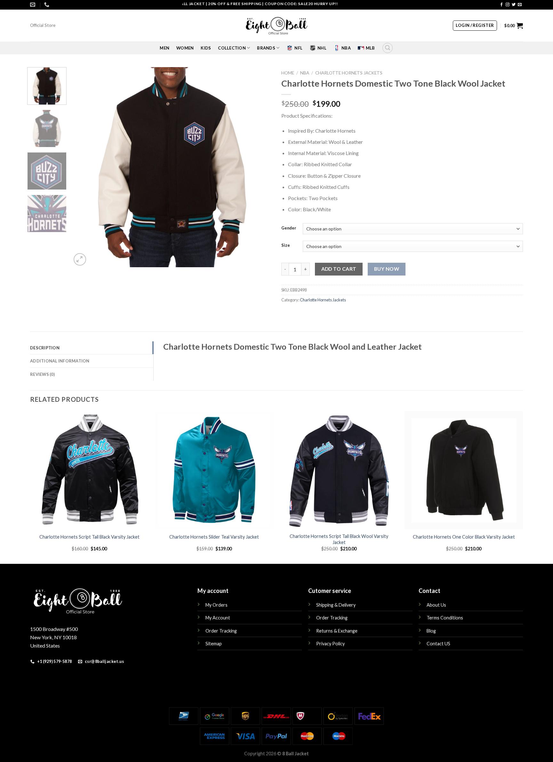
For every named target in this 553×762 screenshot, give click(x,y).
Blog (431, 631)
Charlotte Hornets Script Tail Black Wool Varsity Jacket (339, 539)
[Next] (259, 167)
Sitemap (213, 643)
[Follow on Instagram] (507, 5)
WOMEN (185, 48)
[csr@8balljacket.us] (33, 4)
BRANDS (266, 48)
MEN (164, 48)
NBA (346, 48)
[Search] (387, 48)
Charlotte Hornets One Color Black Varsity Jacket (464, 537)
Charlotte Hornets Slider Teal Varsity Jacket (214, 537)
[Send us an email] (520, 5)
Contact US (438, 643)
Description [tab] (45, 347)
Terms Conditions (445, 617)
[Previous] (83, 167)
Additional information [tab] (60, 360)
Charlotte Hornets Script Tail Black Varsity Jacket (89, 537)
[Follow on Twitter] (514, 5)
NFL (298, 48)
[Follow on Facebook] (501, 5)
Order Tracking (221, 631)
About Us (436, 605)
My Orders (216, 605)
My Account (217, 617)
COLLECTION (232, 48)
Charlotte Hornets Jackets (348, 72)
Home (287, 72)
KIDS (206, 48)
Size (285, 245)
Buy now (386, 269)
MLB (370, 48)
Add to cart (339, 269)
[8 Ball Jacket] (276, 25)
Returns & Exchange (336, 631)
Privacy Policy (330, 643)
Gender (288, 228)
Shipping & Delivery (336, 605)
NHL (321, 48)
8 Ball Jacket (295, 753)
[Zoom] (80, 259)
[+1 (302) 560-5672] (47, 4)
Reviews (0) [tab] (42, 374)
